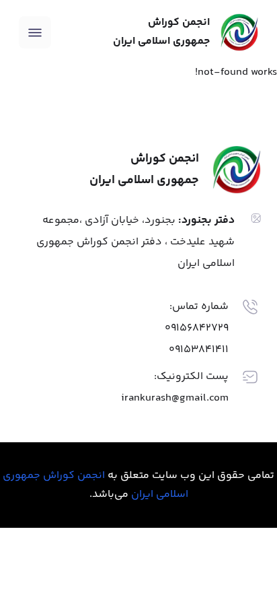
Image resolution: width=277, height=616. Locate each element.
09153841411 (199, 349)
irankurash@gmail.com (175, 398)
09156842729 (197, 328)
